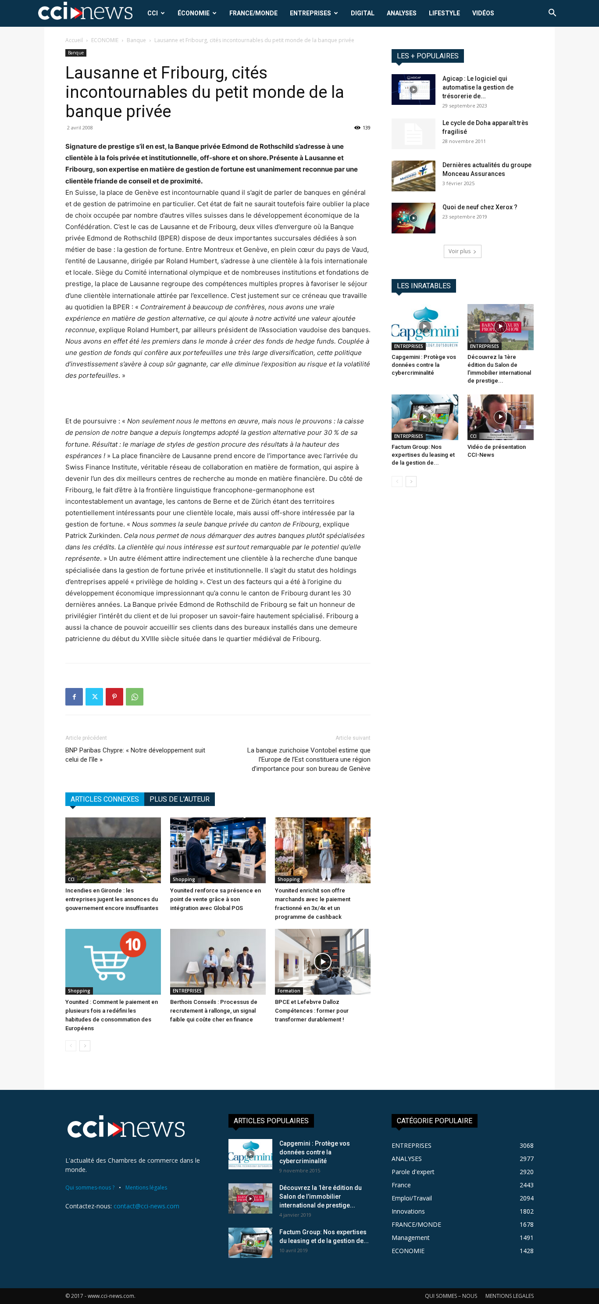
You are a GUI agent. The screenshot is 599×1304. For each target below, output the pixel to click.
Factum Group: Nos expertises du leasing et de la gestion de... (423, 455)
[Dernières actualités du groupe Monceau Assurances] (413, 176)
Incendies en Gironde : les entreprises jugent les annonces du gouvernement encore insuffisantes (111, 899)
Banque (136, 40)
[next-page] (84, 1045)
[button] (552, 14)
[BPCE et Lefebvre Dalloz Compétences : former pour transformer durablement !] (323, 962)
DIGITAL (362, 13)
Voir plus (460, 251)
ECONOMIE (104, 40)
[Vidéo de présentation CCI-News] (500, 417)
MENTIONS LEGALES (509, 1296)
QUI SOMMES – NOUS (451, 1296)
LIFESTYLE (444, 13)
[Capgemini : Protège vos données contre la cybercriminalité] (425, 327)
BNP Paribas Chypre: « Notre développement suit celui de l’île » (135, 754)
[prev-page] (70, 1045)
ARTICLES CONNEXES (105, 799)
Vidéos (483, 13)
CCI (152, 13)
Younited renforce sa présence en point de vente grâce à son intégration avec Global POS (215, 899)
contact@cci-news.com (146, 1206)
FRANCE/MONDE (253, 13)
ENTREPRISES (310, 13)
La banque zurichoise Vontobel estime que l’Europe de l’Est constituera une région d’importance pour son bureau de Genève (309, 759)
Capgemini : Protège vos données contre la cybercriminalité (424, 365)
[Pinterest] (114, 697)
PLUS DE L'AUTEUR (180, 799)
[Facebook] (74, 697)
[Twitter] (94, 697)
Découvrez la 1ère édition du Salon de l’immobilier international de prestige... (320, 1196)
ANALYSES (402, 13)
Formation (289, 991)
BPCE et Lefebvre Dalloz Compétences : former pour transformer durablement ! (312, 1011)
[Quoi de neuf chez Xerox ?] (413, 218)
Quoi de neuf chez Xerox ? (479, 207)
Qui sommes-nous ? (89, 1187)
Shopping (184, 879)
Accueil (74, 40)
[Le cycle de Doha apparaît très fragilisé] (413, 133)
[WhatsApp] (134, 697)
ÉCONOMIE (194, 13)
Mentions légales (146, 1187)
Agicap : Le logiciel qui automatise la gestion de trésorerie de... (477, 87)
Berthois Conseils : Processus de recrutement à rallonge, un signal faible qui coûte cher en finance (213, 1011)
